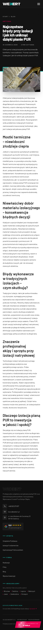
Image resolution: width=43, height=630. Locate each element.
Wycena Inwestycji (9, 576)
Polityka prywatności (9, 624)
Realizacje (6, 563)
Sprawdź (32, 608)
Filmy (4, 567)
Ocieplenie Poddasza (10, 541)
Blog (13, 16)
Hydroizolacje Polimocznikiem (13, 550)
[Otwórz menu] (38, 4)
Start (5, 16)
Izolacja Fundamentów (10, 545)
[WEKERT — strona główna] (12, 4)
